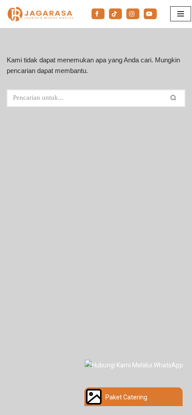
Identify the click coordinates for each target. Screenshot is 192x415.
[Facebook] (98, 13)
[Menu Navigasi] (180, 13)
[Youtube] (150, 13)
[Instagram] (132, 13)
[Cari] (175, 98)
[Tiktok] (115, 13)
